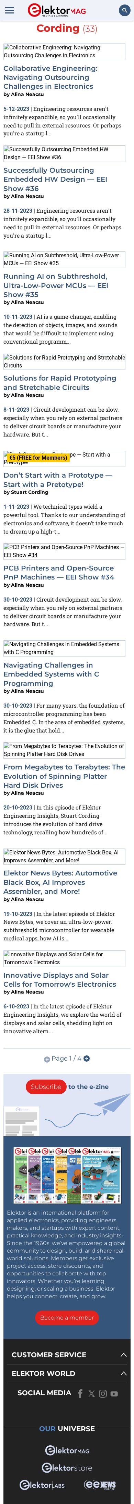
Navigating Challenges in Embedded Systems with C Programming (51, 674)
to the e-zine (70, 1087)
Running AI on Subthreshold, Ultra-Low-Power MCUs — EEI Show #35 (55, 285)
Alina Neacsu (27, 94)
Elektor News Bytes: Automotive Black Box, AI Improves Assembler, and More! (60, 882)
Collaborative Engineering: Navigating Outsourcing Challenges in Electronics (50, 77)
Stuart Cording (29, 492)
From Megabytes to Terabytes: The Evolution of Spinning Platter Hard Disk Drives (64, 776)
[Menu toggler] (9, 10)
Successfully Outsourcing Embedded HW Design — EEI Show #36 (55, 179)
